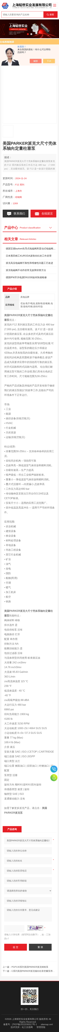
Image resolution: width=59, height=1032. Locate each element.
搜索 (52, 14)
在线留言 (46, 213)
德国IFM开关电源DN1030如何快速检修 (26, 277)
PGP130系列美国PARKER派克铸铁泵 (29, 967)
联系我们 (18, 213)
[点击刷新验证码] (35, 928)
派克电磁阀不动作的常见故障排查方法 (26, 270)
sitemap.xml (47, 1024)
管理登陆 (41, 1027)
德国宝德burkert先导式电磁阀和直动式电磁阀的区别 (31, 248)
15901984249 (53, 769)
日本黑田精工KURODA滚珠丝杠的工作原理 (28, 255)
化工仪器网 (27, 1027)
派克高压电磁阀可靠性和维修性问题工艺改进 (29, 263)
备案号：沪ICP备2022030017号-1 (20, 1024)
